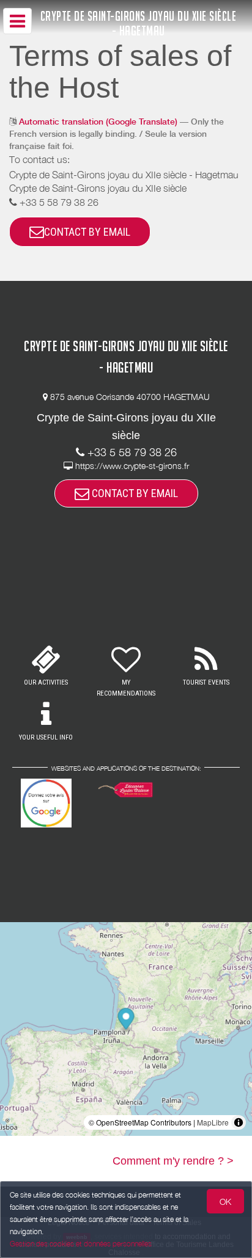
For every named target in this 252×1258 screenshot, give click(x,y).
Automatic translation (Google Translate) (98, 121)
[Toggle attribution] (238, 1122)
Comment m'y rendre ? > (173, 1161)
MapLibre (213, 1122)
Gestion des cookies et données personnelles (81, 1243)
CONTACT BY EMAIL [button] (87, 231)
